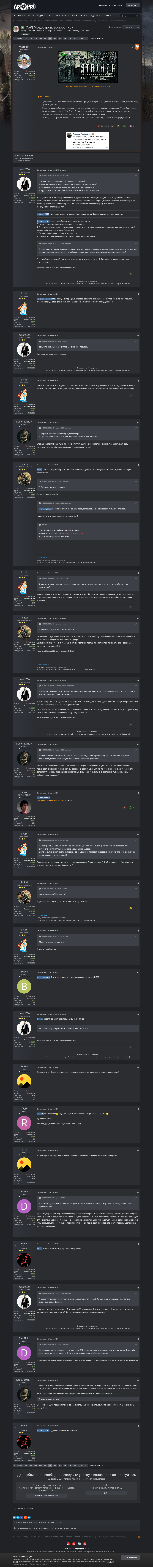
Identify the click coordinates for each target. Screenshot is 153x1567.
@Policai (40, 299)
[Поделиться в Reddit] (25, 1517)
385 (65, 38)
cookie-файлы (30, 1559)
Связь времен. (93, 281)
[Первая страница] (14, 38)
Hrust (24, 293)
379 (35, 38)
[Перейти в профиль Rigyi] (24, 1123)
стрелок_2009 (43, 214)
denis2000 (24, 169)
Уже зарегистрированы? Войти (111, 5)
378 (31, 38)
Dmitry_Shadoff (43, 977)
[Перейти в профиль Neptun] (24, 1260)
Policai (59, 175)
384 (60, 38)
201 (138, 27)
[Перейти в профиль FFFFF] (24, 1081)
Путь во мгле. (82, 281)
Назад (19, 38)
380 (40, 38)
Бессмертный (42, 221)
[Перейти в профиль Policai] (24, 479)
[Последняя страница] (86, 38)
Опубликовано (47, 47)
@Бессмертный (43, 798)
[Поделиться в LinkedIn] (29, 1517)
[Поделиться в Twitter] (18, 1517)
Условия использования (39, 1564)
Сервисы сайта (79, 16)
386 (70, 38)
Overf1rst (24, 46)
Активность (62, 16)
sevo (24, 792)
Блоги (50, 16)
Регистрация (132, 5)
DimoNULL (61, 243)
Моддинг (94, 16)
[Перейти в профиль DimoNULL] (24, 1206)
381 (45, 38)
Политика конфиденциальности (76, 1549)
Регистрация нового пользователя (46, 1495)
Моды (21, 16)
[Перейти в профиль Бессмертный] (24, 436)
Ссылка (70, 801)
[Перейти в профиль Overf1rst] (16, 29)
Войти (106, 1493)
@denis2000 (50, 299)
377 (26, 38)
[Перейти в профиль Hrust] (24, 308)
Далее (81, 38)
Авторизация (116, 27)
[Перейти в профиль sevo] (24, 807)
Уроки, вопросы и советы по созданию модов (70, 31)
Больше (106, 16)
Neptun (24, 1243)
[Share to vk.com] (14, 1517)
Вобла (24, 971)
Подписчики (128, 27)
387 (75, 38)
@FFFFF (40, 1114)
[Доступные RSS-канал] (139, 1536)
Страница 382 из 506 (97, 38)
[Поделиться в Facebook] (21, 1517)
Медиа (40, 16)
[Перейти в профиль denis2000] (24, 184)
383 (55, 38)
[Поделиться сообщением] (132, 47)
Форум (31, 16)
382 (50, 38)
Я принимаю (131, 1558)
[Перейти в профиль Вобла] (24, 986)
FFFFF (24, 1066)
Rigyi (24, 1108)
